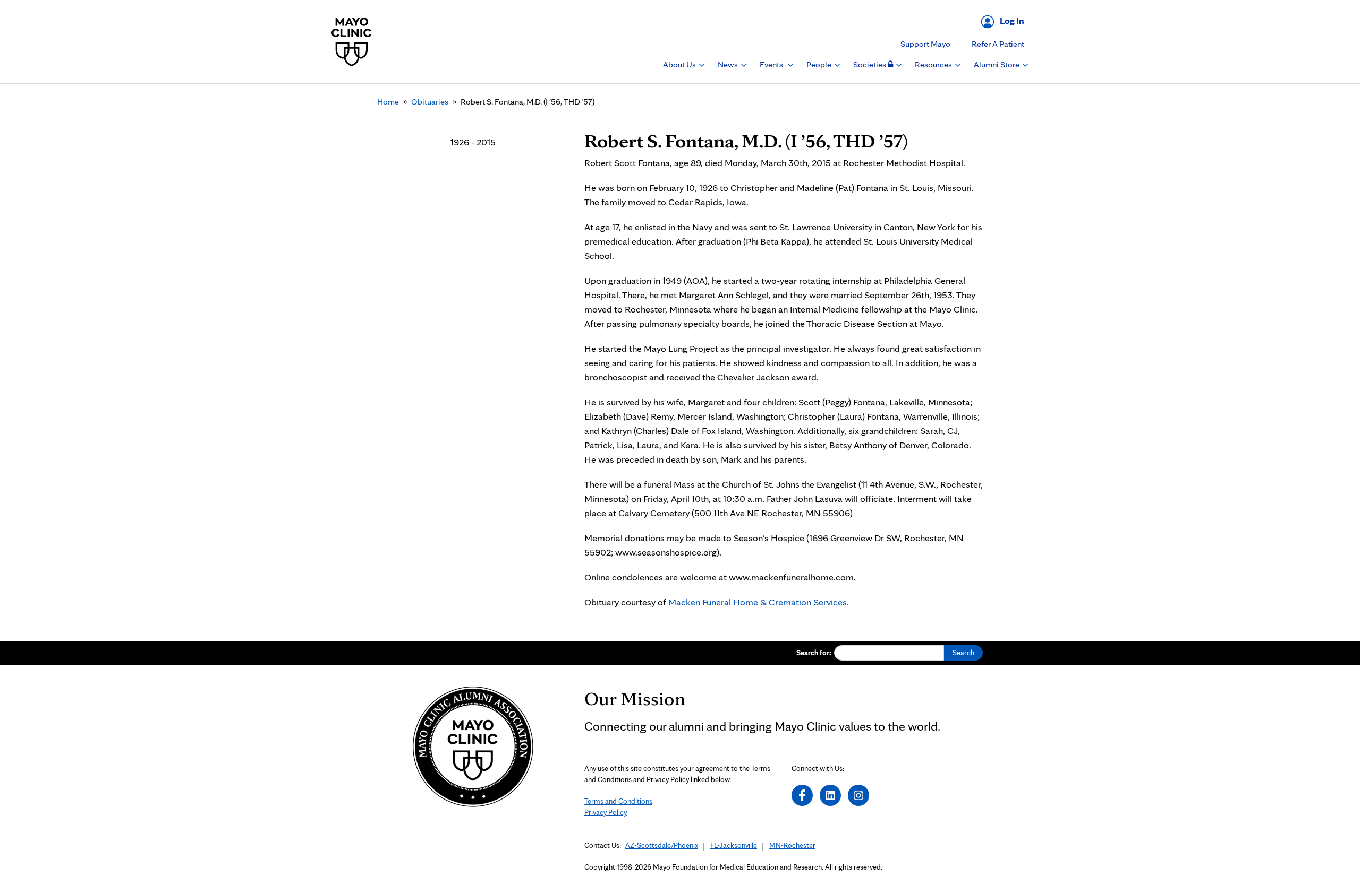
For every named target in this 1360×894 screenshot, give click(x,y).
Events (772, 64)
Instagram (858, 795)
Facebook (802, 795)
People (819, 64)
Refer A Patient (998, 44)
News (729, 64)
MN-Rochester (792, 845)
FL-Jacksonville (733, 845)
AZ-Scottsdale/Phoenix (661, 845)
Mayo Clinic (352, 41)
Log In (1012, 20)
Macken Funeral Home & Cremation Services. (758, 601)
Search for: (813, 652)
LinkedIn (830, 795)
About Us (680, 64)
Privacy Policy (605, 812)
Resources (934, 64)
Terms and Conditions (618, 801)
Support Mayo (925, 44)
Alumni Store (997, 64)
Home (388, 102)
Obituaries (429, 102)
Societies (870, 64)
